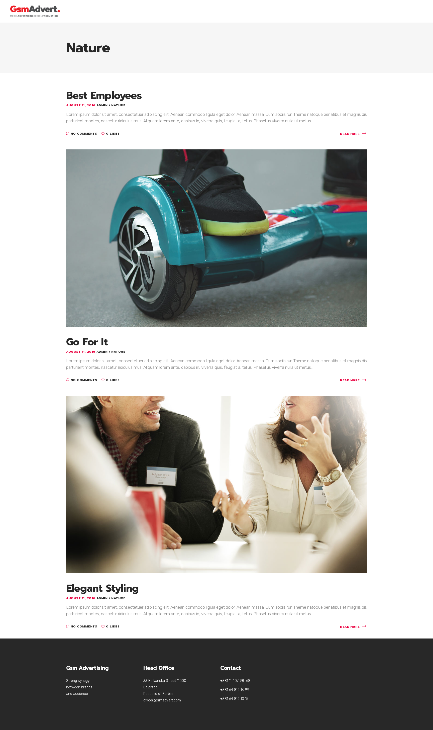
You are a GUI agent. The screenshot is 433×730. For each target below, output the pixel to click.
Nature (118, 105)
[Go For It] (216, 237)
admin (102, 105)
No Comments (84, 133)
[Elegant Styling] (216, 484)
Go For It (87, 342)
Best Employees (104, 95)
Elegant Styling (102, 588)
